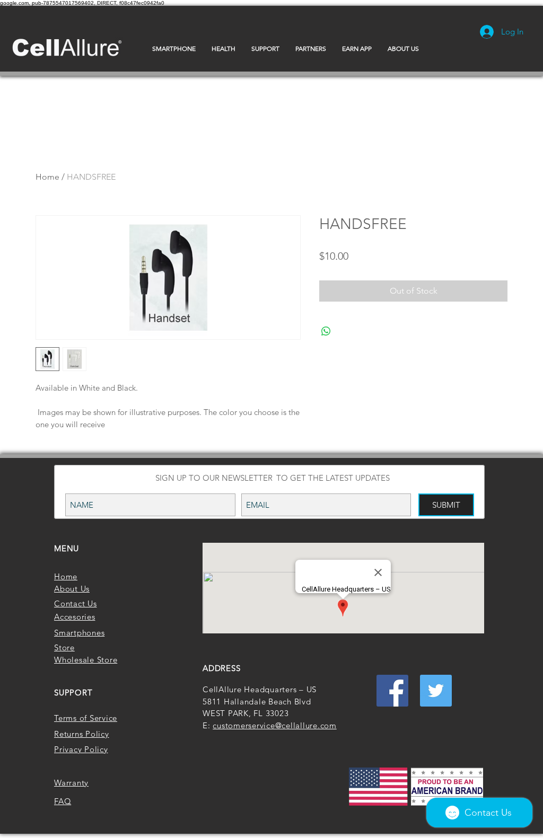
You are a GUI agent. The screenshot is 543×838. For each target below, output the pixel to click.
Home (47, 177)
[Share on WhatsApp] (326, 331)
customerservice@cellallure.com (275, 725)
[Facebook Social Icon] (392, 691)
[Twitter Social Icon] (436, 691)
